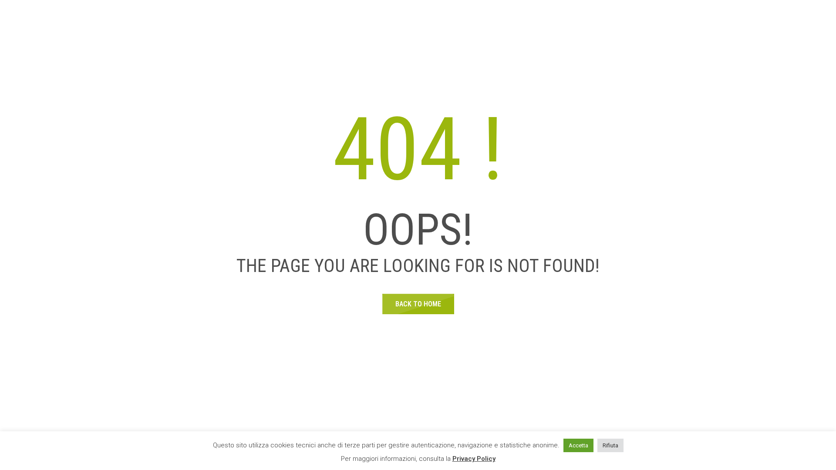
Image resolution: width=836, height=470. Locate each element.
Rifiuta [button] (610, 445)
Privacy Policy (474, 459)
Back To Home (418, 304)
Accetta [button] (578, 445)
